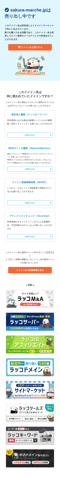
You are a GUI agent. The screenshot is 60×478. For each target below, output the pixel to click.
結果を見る (30, 135)
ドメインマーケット (44, 25)
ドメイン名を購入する (31, 47)
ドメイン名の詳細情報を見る (30, 270)
